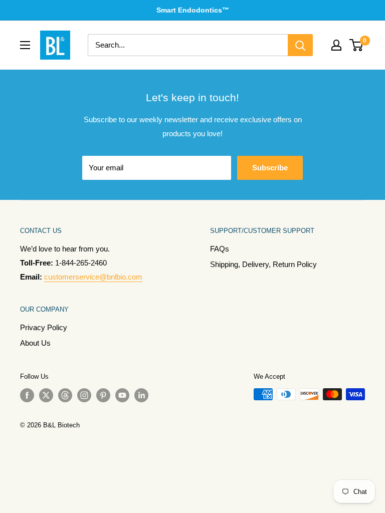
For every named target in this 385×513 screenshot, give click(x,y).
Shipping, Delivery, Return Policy (263, 264)
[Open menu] (25, 45)
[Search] (300, 45)
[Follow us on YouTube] (122, 395)
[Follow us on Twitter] (46, 395)
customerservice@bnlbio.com (93, 277)
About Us (35, 343)
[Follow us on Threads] (65, 395)
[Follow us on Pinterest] (103, 395)
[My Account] (336, 45)
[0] (356, 45)
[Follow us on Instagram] (84, 395)
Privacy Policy (43, 327)
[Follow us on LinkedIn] (141, 395)
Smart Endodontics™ (192, 10)
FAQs (219, 248)
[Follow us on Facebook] (27, 395)
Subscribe (270, 167)
